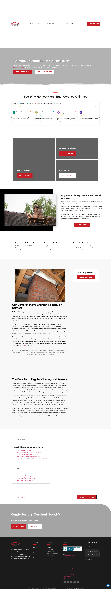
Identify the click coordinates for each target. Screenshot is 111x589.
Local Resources (20, 439)
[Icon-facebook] (68, 582)
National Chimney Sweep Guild (25, 475)
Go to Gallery (24, 175)
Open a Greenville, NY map (24, 450)
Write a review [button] (93, 107)
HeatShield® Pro (51, 23)
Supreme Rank (80, 588)
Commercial (41, 23)
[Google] (64, 582)
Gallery (59, 23)
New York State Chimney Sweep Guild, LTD (28, 478)
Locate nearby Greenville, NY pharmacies (27, 454)
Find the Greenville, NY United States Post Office (29, 452)
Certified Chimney (18, 67)
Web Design (70, 588)
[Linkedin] (74, 582)
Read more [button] (37, 123)
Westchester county (36, 458)
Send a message (67, 175)
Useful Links (19, 468)
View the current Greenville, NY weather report (29, 456)
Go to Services (67, 153)
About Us (66, 23)
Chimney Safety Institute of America (26, 477)
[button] (22, 103)
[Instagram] (71, 582)
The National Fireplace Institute (25, 480)
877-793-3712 (24, 345)
